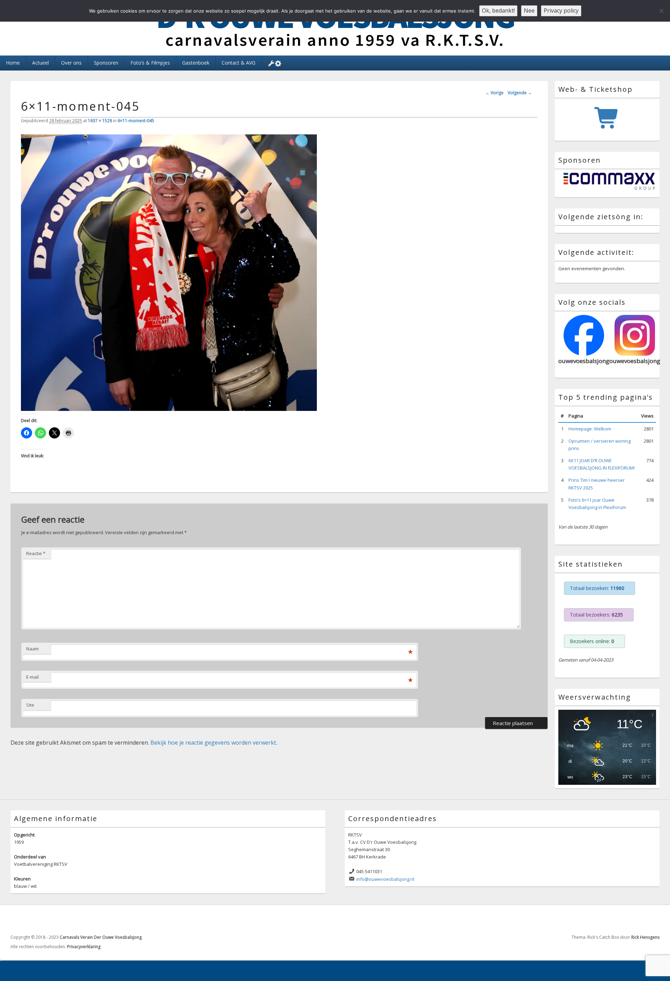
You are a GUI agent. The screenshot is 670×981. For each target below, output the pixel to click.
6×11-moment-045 (136, 121)
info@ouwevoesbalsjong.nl (385, 879)
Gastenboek (195, 62)
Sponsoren (106, 62)
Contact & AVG (238, 62)
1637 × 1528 (100, 121)
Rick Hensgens (645, 937)
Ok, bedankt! (498, 10)
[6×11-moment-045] (169, 409)
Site (30, 705)
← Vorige (494, 93)
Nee (529, 10)
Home (13, 62)
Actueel (40, 62)
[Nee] (661, 10)
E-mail (32, 677)
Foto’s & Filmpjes (150, 62)
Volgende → (520, 93)
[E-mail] (654, 919)
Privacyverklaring (83, 947)
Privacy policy (561, 10)
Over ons (71, 62)
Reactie (35, 553)
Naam (32, 649)
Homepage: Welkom (589, 429)
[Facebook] (638, 919)
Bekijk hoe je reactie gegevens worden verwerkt (213, 742)
